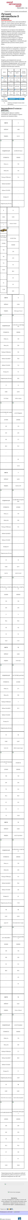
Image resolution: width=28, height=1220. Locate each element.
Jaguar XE (6, 923)
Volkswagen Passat (18, 311)
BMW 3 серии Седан (18, 748)
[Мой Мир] (11, 1209)
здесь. (3, 44)
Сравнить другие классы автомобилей (15, 11)
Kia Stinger (6, 398)
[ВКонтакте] (7, 1209)
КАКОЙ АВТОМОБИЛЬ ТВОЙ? (13, 4)
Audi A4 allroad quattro (18, 1097)
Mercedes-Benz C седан (18, 923)
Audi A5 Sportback (18, 835)
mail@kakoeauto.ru (20, 1204)
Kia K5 (18, 136)
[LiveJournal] (12, 1209)
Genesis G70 (18, 485)
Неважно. (5, 76)
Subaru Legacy (18, 398)
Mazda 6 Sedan (13, 223)
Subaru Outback (18, 1010)
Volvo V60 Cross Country (6, 1097)
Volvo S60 (6, 748)
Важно (5, 81)
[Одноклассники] (9, 1209)
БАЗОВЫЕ (5, 99)
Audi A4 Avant (18, 573)
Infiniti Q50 (18, 660)
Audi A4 (6, 573)
